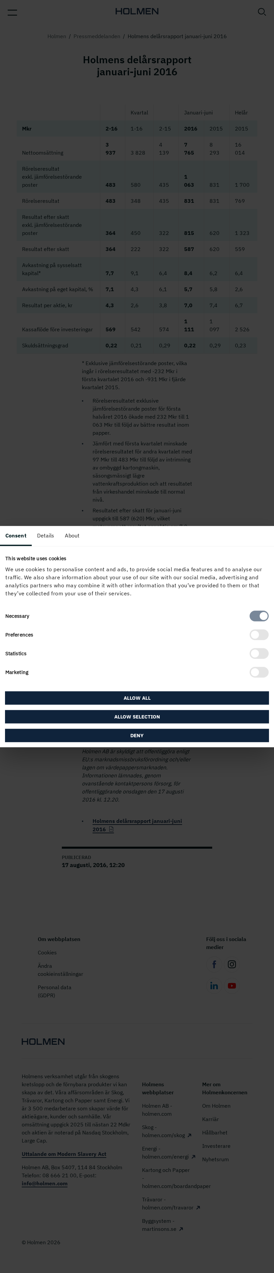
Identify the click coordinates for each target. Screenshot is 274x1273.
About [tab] (72, 535)
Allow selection (137, 716)
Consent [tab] (15, 535)
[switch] (259, 634)
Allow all (137, 697)
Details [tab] (45, 535)
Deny (137, 735)
